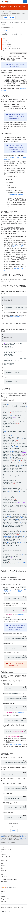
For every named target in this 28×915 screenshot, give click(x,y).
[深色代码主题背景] (24, 403)
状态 (2, 868)
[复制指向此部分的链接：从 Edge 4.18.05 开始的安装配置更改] (2, 288)
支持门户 (3, 870)
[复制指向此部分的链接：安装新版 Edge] (14, 672)
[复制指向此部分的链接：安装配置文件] (13, 389)
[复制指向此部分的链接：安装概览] (10, 96)
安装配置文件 (20, 615)
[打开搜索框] (22, 2)
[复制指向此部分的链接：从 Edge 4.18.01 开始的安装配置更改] (2, 326)
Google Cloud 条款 (18, 907)
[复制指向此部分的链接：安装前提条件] (13, 134)
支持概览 (3, 865)
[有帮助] (13, 27)
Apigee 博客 (4, 881)
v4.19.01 (22, 7)
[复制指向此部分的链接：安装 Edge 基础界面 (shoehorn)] (2, 574)
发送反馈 (4, 30)
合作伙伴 (3, 854)
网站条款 (10, 907)
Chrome (3, 894)
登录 (25, 1)
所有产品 (3, 901)
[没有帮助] (15, 27)
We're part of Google (6, 849)
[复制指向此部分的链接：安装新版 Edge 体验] (18, 212)
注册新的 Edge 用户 (17, 246)
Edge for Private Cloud (9, 7)
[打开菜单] (2, 2)
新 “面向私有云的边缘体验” (15, 745)
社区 (2, 863)
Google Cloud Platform (6, 899)
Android (3, 891)
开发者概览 (4, 876)
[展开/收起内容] (8, 39)
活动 (2, 852)
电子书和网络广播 (5, 857)
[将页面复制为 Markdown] (19, 34)
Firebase (3, 896)
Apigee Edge (4, 22)
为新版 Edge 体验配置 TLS (16, 316)
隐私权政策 (4, 907)
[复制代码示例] (26, 403)
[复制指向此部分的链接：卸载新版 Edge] (14, 754)
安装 (4, 24)
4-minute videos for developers (9, 879)
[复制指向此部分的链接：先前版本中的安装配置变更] (25, 275)
